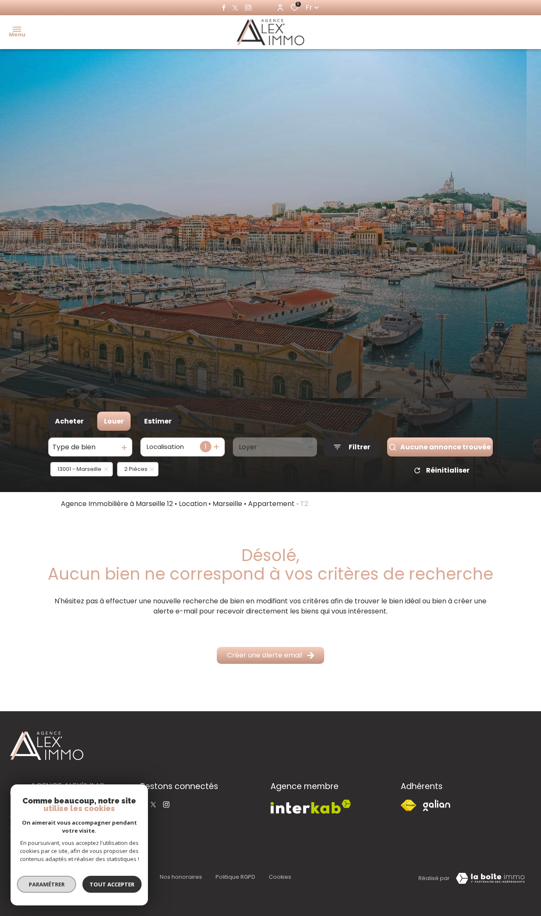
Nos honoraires (181, 876)
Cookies (280, 876)
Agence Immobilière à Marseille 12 (117, 504)
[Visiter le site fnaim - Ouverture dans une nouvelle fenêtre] (408, 805)
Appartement (271, 504)
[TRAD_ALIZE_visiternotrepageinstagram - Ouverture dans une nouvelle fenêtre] (248, 8)
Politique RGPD (235, 876)
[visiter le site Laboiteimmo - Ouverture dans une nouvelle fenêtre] (490, 878)
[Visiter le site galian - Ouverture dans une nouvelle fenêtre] (436, 805)
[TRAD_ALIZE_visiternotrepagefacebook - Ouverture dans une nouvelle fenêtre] (223, 8)
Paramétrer (47, 884)
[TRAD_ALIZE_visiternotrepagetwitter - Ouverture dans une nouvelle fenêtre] (235, 8)
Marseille (227, 504)
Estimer (158, 421)
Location (193, 504)
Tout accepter (112, 884)
